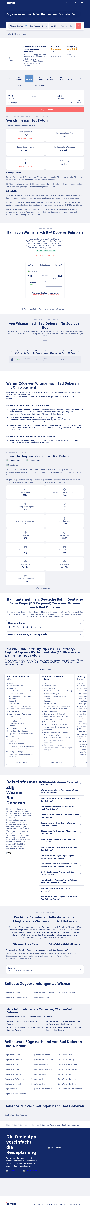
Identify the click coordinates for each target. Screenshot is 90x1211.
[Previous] (11, 351)
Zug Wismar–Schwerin (67, 992)
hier (67, 309)
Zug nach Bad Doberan (29, 1125)
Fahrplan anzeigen (25, 166)
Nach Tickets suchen (25, 138)
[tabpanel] (45, 721)
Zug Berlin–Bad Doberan (42, 1089)
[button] (53, 26)
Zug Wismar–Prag (12, 1069)
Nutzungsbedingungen (56, 1204)
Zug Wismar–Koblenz (67, 1079)
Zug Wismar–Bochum (67, 1084)
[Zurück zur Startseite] (10, 3)
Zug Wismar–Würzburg (14, 1079)
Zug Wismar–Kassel (13, 1084)
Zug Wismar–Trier (12, 1089)
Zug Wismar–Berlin (12, 992)
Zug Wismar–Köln (12, 1064)
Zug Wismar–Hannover (67, 1069)
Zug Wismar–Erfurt (39, 1074)
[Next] (80, 78)
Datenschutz (75, 1204)
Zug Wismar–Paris (65, 1054)
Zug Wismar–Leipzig (13, 1074)
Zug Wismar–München (41, 1054)
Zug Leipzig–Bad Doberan (15, 1093)
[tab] (17, 85)
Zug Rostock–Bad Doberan (16, 1115)
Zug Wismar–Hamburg (14, 1059)
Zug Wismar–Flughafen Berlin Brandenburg (50, 992)
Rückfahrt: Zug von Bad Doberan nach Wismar (23, 1022)
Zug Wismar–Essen (39, 1079)
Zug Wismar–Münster (67, 1074)
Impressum (38, 1204)
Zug (15, 1125)
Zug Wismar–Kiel (38, 1084)
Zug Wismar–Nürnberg (67, 1064)
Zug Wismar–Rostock (40, 997)
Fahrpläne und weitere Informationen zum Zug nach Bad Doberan (63, 1028)
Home (8, 1125)
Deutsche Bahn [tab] (45, 670)
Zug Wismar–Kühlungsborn (16, 997)
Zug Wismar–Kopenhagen (42, 1069)
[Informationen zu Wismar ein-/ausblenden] (80, 969)
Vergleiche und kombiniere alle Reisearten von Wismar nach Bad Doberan (63, 1022)
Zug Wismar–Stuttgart (67, 1059)
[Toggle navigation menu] (82, 3)
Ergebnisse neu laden (43, 255)
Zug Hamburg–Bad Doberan (70, 1089)
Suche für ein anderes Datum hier (45, 295)
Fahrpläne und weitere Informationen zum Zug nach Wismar (25, 1028)
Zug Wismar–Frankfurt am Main (45, 1059)
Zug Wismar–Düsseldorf (42, 1064)
